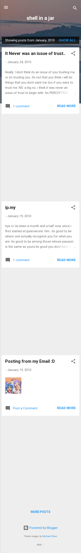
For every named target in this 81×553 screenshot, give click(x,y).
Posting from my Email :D (30, 361)
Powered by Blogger (43, 528)
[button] (73, 54)
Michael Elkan (50, 536)
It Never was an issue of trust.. (35, 53)
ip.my (10, 207)
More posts (40, 512)
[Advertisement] (40, 157)
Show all (67, 40)
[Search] (75, 8)
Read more (66, 106)
